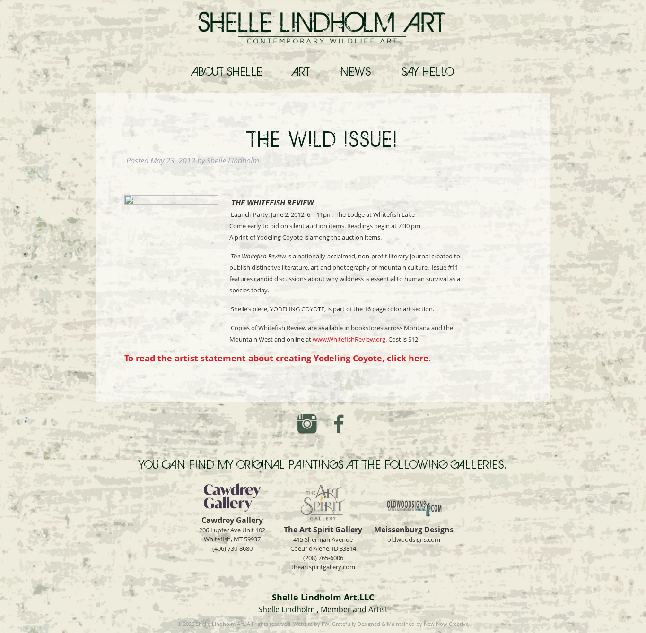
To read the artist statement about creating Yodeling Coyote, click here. (277, 358)
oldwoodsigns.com (413, 539)
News (355, 71)
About (227, 71)
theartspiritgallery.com (323, 567)
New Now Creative (446, 623)
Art (302, 71)
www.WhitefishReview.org (349, 339)
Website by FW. (312, 623)
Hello (428, 71)
